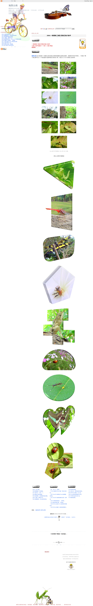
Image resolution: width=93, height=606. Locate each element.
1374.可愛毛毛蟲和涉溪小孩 (74, 495)
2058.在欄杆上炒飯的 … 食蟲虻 (8, 40)
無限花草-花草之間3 (40, 510)
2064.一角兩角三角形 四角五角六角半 (59, 35)
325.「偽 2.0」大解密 (55, 489)
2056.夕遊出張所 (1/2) (6, 42)
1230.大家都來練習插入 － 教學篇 (57, 500)
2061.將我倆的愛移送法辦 (7, 36)
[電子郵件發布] (59, 520)
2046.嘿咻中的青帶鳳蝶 (37, 494)
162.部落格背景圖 (72, 489)
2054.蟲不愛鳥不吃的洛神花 (8, 45)
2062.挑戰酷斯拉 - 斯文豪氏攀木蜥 (39, 499)
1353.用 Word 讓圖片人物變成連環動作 (58, 507)
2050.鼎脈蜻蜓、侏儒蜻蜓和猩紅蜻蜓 (40, 495)
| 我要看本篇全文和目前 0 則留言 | (51, 517)
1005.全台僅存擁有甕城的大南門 (75, 494)
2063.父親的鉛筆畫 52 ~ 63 (7, 34)
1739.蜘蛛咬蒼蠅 (72, 497)
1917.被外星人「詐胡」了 (38, 492)
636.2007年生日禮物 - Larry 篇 (75, 492)
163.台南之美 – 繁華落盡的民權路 (75, 491)
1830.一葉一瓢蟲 (36, 489)
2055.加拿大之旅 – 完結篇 (7, 44)
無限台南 (13, 5)
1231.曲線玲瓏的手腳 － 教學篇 (57, 502)
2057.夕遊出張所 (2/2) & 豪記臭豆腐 (9, 41)
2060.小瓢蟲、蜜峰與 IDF (38, 497)
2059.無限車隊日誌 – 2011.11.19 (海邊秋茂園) (11, 39)
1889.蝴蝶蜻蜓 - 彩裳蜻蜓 (38, 491)
